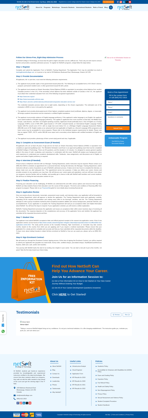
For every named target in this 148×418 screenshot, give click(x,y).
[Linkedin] (124, 2)
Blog (106, 7)
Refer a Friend (98, 7)
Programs (47, 7)
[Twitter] (127, 2)
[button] (116, 315)
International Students (84, 7)
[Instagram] (121, 2)
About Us (39, 7)
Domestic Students (68, 7)
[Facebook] (118, 2)
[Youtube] (130, 2)
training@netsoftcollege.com (25, 72)
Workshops (56, 7)
